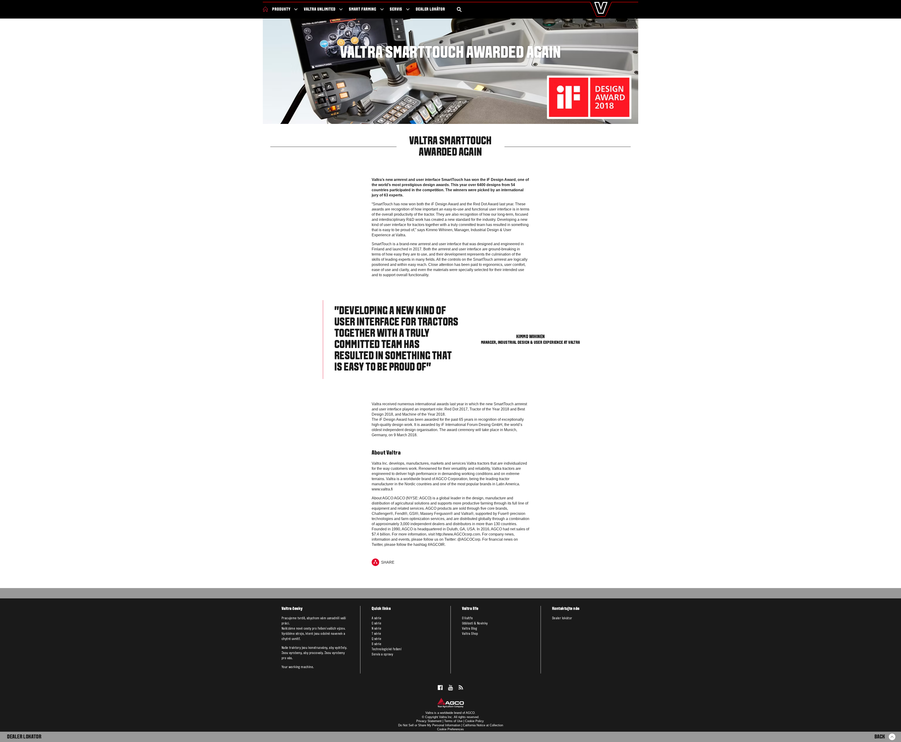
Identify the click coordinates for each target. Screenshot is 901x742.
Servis (396, 9)
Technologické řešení (386, 649)
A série (376, 618)
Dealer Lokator (24, 737)
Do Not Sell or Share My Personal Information (429, 725)
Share (387, 562)
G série (376, 623)
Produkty (281, 9)
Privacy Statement (429, 721)
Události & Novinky (475, 623)
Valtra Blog (469, 628)
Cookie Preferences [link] (450, 729)
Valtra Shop (470, 633)
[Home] (265, 9)
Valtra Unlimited (319, 9)
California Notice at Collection (483, 725)
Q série (376, 639)
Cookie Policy (474, 721)
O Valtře (467, 618)
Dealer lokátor (430, 9)
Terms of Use (453, 721)
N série (376, 628)
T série (376, 633)
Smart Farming (362, 9)
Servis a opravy (382, 654)
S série (376, 644)
